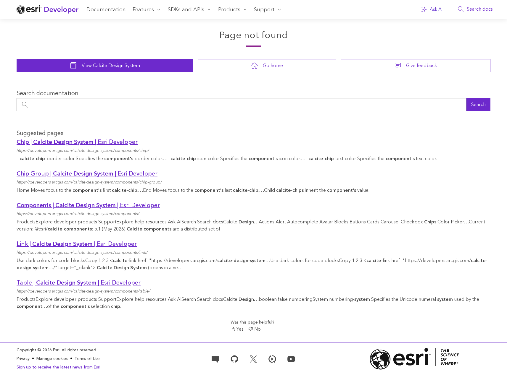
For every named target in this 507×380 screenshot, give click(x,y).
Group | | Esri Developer (87, 174)
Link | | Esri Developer (77, 244)
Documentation (106, 9)
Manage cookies (52, 359)
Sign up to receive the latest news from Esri (58, 367)
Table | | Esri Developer (79, 283)
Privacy (23, 358)
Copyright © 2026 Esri (38, 350)
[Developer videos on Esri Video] (272, 358)
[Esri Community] (215, 358)
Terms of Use (87, 358)
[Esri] (414, 359)
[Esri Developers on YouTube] (291, 358)
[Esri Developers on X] (253, 358)
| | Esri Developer (77, 142)
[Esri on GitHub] (234, 358)
